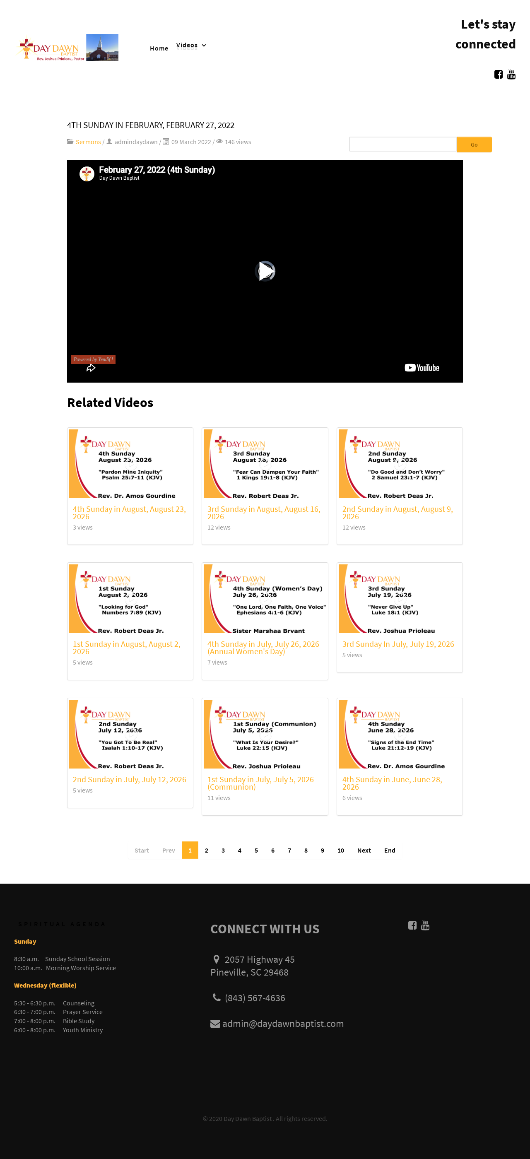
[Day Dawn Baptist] (66, 46)
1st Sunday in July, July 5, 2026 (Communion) (260, 783)
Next (364, 850)
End (389, 850)
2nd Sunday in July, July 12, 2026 (129, 779)
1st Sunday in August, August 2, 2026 (127, 647)
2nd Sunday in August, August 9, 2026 (397, 512)
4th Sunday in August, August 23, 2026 (129, 512)
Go (474, 144)
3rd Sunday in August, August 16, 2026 (263, 512)
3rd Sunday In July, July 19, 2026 (398, 644)
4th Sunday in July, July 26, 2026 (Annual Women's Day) (263, 647)
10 (340, 850)
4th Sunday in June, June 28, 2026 (392, 783)
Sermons (88, 141)
